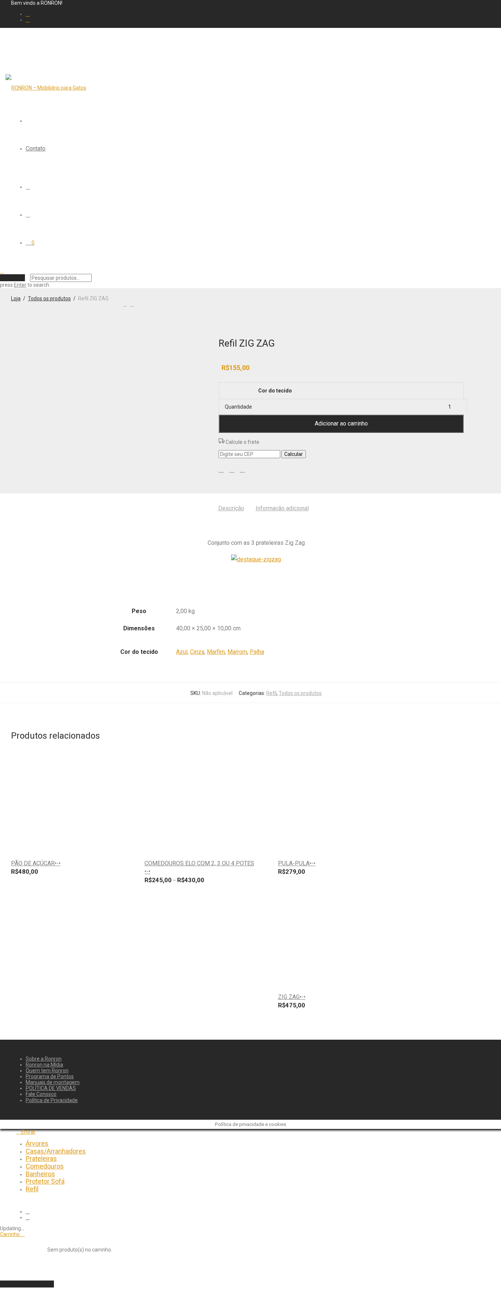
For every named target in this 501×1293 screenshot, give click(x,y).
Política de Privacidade (52, 1100)
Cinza (197, 651)
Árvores (37, 1143)
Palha (257, 651)
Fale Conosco (41, 1094)
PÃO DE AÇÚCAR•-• (36, 863)
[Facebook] (28, 14)
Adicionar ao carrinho (341, 423)
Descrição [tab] (231, 508)
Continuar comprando (27, 1284)
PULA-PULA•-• (296, 863)
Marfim (216, 651)
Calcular (293, 454)
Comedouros (45, 1166)
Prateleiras (41, 1158)
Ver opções (117, 844)
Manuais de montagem (53, 1082)
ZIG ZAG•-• (292, 996)
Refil (271, 693)
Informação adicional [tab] (282, 508)
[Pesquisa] (28, 186)
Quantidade (238, 407)
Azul (181, 651)
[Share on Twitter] (231, 469)
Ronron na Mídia (44, 1065)
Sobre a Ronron (44, 1059)
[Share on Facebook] (221, 469)
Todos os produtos (49, 298)
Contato (35, 148)
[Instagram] (28, 20)
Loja (16, 298)
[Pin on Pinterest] (242, 469)
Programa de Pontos (50, 1076)
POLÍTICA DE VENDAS (51, 1088)
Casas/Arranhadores (56, 1151)
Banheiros (40, 1174)
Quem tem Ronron (47, 1070)
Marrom (237, 651)
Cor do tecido (275, 391)
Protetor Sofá (45, 1181)
